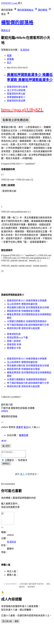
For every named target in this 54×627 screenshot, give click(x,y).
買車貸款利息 (14, 334)
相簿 (9, 55)
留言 (26, 427)
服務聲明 (31, 587)
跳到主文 (5, 30)
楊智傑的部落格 (17, 22)
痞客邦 (19, 427)
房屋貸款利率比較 (16, 94)
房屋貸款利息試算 (16, 100)
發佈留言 (6, 464)
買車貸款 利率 (14, 344)
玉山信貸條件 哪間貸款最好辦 (22, 304)
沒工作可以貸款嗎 (16, 90)
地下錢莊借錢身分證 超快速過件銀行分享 (28, 325)
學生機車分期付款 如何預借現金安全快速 (28, 307)
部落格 (10, 59)
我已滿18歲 (7, 621)
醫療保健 (23, 435)
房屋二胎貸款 (14, 341)
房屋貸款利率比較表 (17, 87)
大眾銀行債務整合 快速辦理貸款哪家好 (27, 321)
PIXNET (13, 584)
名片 (9, 62)
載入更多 (6, 446)
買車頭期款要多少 (16, 97)
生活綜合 (24, 50)
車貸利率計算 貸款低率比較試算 (23, 328)
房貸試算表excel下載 (17, 337)
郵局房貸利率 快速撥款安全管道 (23, 311)
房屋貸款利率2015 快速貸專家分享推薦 (27, 300)
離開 (16, 621)
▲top (3, 440)
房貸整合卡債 (14, 348)
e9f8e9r (4, 411)
